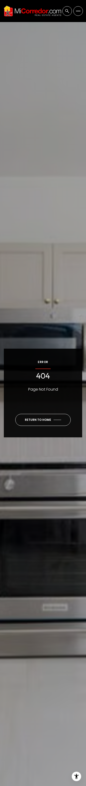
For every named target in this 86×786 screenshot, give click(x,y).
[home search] (67, 11)
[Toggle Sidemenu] (78, 11)
